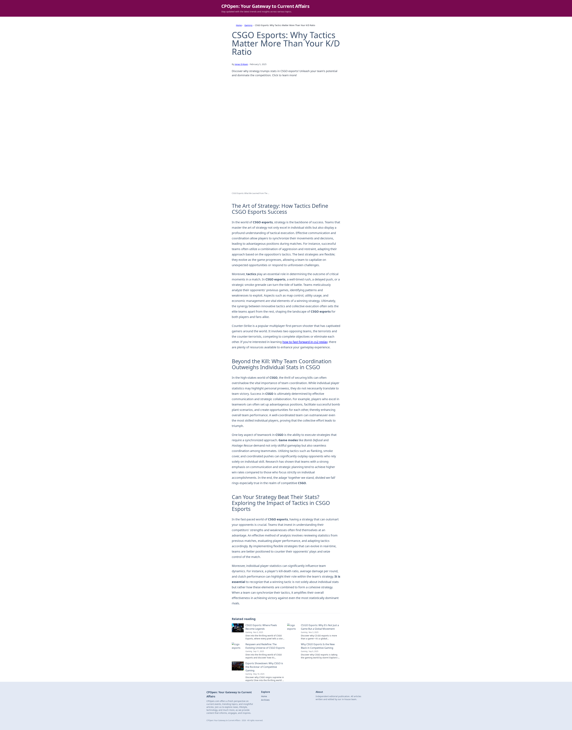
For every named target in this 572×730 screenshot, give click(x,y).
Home (239, 25)
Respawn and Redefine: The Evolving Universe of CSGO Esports (265, 646)
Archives (265, 699)
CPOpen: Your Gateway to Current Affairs (265, 6)
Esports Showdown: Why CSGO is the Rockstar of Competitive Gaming (264, 667)
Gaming (248, 25)
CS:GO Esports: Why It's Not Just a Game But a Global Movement (320, 627)
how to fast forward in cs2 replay (304, 342)
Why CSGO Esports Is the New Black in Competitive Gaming (318, 646)
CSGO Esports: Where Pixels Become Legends (261, 627)
